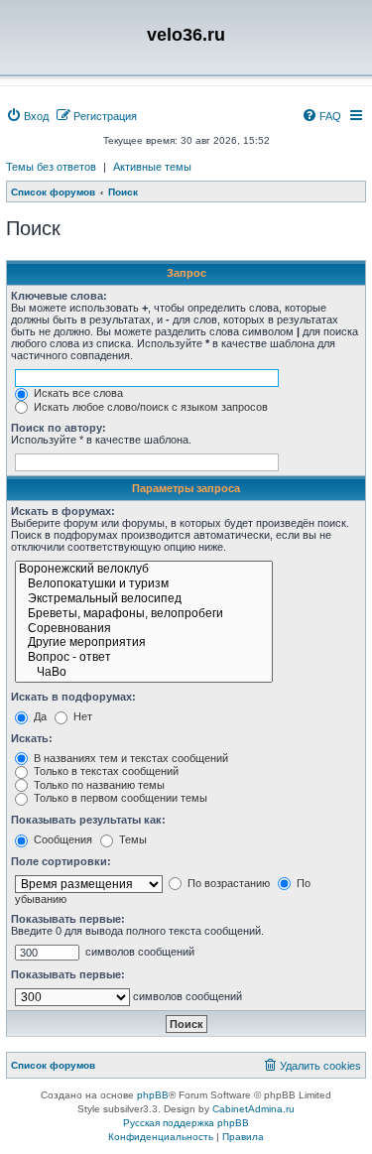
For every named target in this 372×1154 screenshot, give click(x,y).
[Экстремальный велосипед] (144, 599)
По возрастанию (227, 883)
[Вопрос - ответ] (144, 658)
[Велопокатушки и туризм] (144, 584)
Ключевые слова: (59, 296)
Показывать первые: (68, 919)
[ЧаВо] (144, 673)
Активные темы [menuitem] (152, 167)
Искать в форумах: (63, 511)
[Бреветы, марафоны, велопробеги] (144, 614)
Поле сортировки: (61, 861)
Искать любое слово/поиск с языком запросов (149, 407)
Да (39, 716)
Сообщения (61, 839)
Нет (81, 716)
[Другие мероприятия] (144, 643)
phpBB (153, 1095)
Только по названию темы (98, 785)
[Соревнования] (144, 629)
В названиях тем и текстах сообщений (129, 758)
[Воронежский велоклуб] (144, 570)
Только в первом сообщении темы (119, 798)
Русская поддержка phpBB (186, 1122)
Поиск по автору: (58, 428)
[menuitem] (27, 116)
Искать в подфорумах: (73, 697)
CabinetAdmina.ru (253, 1108)
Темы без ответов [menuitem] (51, 167)
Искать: (32, 738)
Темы (131, 839)
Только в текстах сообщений (105, 771)
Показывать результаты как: (88, 820)
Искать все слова (77, 393)
